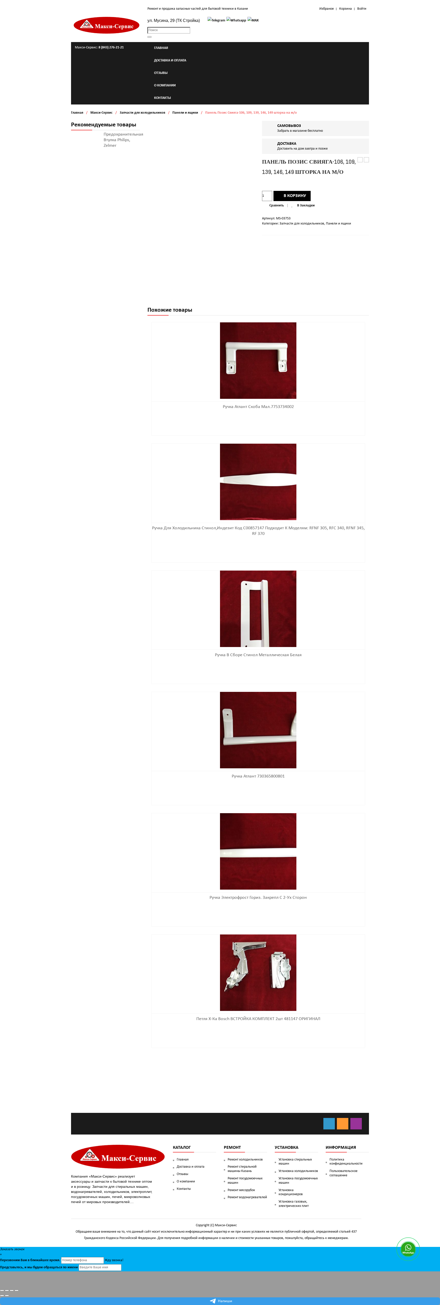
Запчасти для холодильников (142, 113)
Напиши (225, 1301)
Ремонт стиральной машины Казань (242, 1169)
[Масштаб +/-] (17, 1290)
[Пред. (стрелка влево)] (2, 1295)
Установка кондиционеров (291, 1192)
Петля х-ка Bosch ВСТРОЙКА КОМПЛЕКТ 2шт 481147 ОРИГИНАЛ (258, 1019)
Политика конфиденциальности (346, 1162)
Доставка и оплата (190, 1167)
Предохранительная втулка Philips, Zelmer (123, 140)
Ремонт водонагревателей (247, 1197)
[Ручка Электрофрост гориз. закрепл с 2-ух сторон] (258, 851)
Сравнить (276, 205)
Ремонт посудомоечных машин (245, 1181)
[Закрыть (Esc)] (2, 1290)
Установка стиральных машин (295, 1162)
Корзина (345, 9)
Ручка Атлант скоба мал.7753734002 (258, 406)
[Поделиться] (7, 1290)
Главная (77, 113)
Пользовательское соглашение (343, 1173)
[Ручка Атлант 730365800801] (258, 730)
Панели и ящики (185, 113)
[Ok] (342, 1123)
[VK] (329, 1123)
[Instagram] (356, 1123)
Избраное (326, 9)
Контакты (184, 1189)
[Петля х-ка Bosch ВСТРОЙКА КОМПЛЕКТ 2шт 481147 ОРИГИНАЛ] (258, 973)
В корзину (295, 195)
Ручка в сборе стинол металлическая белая (258, 655)
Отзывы (182, 1174)
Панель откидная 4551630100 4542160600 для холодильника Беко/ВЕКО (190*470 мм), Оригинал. (360, 160)
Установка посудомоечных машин (298, 1181)
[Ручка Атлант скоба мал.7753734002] (258, 361)
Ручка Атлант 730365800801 (258, 776)
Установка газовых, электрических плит (294, 1204)
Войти (361, 9)
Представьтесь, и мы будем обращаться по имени (39, 1267)
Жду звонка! (114, 1260)
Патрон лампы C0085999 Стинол (366, 160)
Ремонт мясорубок (241, 1190)
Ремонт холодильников (245, 1160)
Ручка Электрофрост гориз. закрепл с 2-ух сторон (258, 897)
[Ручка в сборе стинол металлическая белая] (258, 609)
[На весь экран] (12, 1290)
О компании (186, 1181)
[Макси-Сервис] (107, 25)
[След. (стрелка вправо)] (7, 1295)
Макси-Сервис (101, 113)
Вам (24, 1260)
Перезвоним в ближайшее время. (30, 1260)
